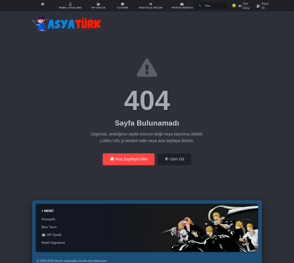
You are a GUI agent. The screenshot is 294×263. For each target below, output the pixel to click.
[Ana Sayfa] (42, 4)
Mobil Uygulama (53, 242)
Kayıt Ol (265, 6)
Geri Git (176, 159)
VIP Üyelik (53, 235)
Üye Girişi (246, 6)
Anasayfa (48, 219)
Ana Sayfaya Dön (130, 159)
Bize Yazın (49, 227)
